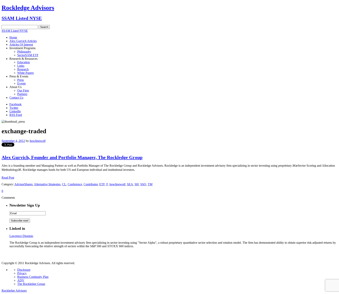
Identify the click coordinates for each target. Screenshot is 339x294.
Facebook (15, 104)
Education (23, 62)
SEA (130, 184)
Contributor (91, 184)
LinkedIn (15, 111)
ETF (102, 184)
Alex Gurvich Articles (23, 41)
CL (64, 184)
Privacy (22, 273)
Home (13, 37)
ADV (20, 280)
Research (23, 69)
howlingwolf (38, 140)
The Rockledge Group (31, 284)
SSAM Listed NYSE (22, 18)
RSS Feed (15, 115)
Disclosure (23, 269)
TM (150, 184)
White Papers (25, 72)
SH (137, 184)
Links (20, 65)
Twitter (13, 107)
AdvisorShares (23, 184)
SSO (143, 184)
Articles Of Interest (21, 44)
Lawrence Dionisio (21, 236)
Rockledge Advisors (28, 7)
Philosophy (24, 51)
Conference (75, 184)
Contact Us (16, 97)
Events (21, 83)
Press (20, 80)
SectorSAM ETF (27, 55)
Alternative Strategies (47, 184)
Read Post (8, 177)
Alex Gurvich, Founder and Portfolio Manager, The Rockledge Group (72, 157)
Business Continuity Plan (32, 276)
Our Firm (23, 90)
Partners (22, 94)
